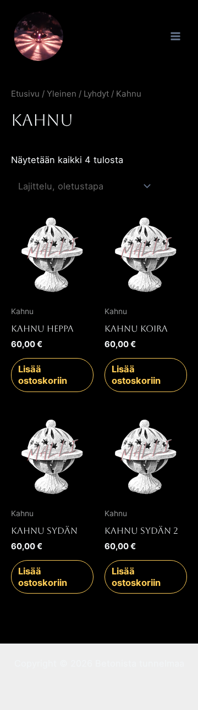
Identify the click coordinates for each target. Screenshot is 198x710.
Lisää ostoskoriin (42, 375)
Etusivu (25, 93)
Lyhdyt (96, 93)
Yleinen (61, 93)
